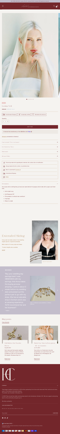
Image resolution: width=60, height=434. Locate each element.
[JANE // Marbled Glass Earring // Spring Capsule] (42, 288)
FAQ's (7, 176)
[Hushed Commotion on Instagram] (5, 418)
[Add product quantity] (3, 121)
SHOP (3, 250)
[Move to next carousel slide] (57, 212)
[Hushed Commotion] (30, 6)
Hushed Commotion (14, 425)
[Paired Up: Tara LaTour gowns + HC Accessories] (44, 335)
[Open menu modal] (2, 5)
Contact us (17, 169)
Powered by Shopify (6, 426)
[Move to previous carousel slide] (53, 212)
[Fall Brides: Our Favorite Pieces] (15, 335)
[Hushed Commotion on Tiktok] (7, 418)
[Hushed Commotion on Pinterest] (3, 418)
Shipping (4, 136)
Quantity (4, 118)
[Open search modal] (54, 5)
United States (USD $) (8, 423)
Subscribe (55, 413)
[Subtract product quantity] (7, 121)
